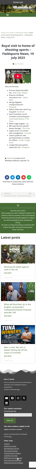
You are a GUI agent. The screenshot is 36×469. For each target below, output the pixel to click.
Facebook (12, 107)
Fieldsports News (22, 33)
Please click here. (18, 230)
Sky (27, 124)
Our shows (10, 33)
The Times (26, 128)
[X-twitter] (23, 398)
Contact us (7, 444)
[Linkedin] (6, 403)
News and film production (11, 451)
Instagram (26, 147)
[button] (7, 15)
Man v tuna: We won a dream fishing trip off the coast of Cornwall (15, 350)
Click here (10, 158)
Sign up (10, 420)
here (18, 389)
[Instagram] (18, 398)
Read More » (8, 273)
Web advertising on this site (11, 448)
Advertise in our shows (10, 446)
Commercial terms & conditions (12, 453)
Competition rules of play (11, 455)
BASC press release (20, 93)
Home (3, 33)
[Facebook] (12, 398)
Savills (21, 140)
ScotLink (28, 133)
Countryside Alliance (16, 119)
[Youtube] (6, 398)
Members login (18, 2)
